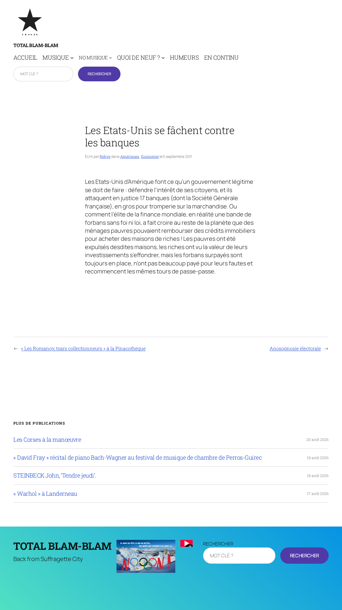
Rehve (105, 156)
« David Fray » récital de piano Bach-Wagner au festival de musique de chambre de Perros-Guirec (137, 457)
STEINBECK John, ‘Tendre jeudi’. (54, 475)
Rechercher (99, 73)
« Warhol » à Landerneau (45, 493)
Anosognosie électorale (295, 348)
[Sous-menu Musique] (72, 57)
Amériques (129, 156)
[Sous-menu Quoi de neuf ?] (163, 57)
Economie (150, 156)
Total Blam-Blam (35, 45)
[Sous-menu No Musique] (110, 57)
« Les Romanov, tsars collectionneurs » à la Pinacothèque (83, 348)
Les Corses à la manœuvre (47, 439)
